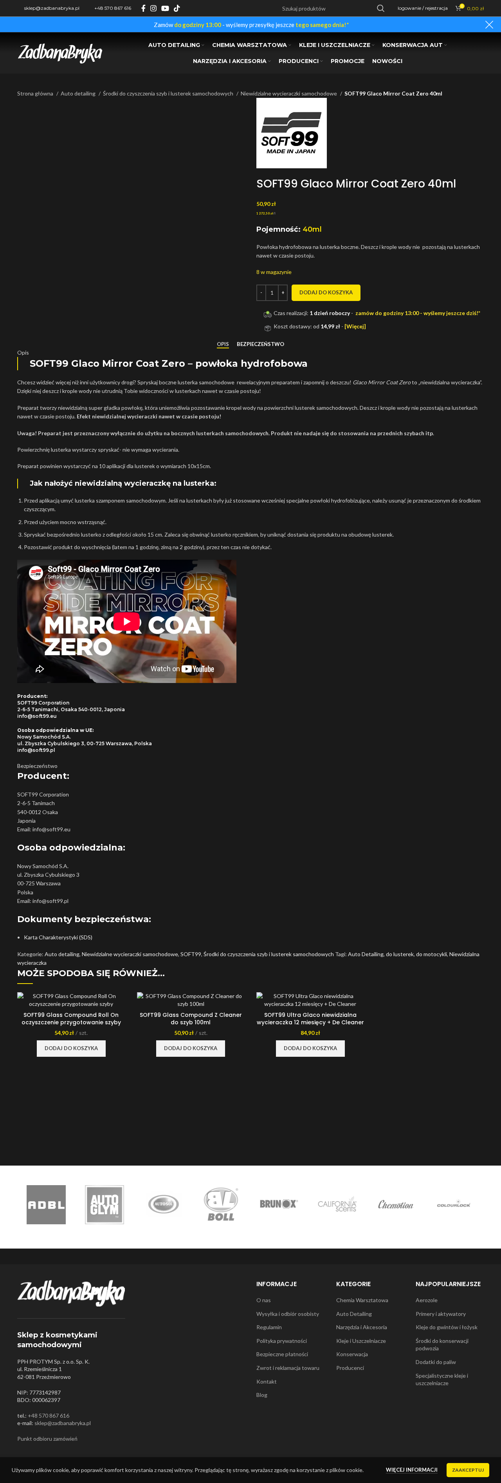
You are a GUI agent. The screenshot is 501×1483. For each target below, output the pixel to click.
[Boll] (221, 1204)
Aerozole (427, 1300)
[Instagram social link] (153, 8)
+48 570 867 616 (48, 1415)
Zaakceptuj (468, 1470)
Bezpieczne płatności (282, 1354)
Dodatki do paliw (436, 1362)
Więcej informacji (412, 1470)
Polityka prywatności (281, 1340)
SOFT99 (190, 954)
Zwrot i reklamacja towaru (287, 1367)
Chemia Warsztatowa (362, 1300)
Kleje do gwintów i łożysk (447, 1327)
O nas (263, 1300)
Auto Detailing (366, 954)
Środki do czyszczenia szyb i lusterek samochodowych (168, 93)
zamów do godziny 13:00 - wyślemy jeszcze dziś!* (417, 313)
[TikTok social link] (176, 8)
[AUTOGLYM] (104, 1204)
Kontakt (266, 1381)
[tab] (223, 344)
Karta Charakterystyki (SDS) (58, 937)
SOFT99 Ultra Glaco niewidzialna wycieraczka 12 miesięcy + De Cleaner (310, 1019)
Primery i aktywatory (441, 1313)
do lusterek (400, 954)
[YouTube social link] (165, 8)
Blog (261, 1394)
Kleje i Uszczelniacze (361, 1340)
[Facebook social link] (143, 8)
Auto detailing (79, 93)
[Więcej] (355, 326)
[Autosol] (162, 1204)
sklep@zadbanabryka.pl (62, 1423)
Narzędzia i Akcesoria (361, 1327)
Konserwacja (352, 1354)
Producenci (350, 1367)
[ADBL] (46, 1204)
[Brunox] (279, 1204)
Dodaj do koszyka (326, 292)
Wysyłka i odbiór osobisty (287, 1313)
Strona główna (35, 93)
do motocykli (431, 954)
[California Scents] (337, 1204)
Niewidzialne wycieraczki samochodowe (289, 93)
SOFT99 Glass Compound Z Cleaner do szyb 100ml (191, 1019)
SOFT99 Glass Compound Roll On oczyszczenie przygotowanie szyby (71, 1019)
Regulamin (269, 1327)
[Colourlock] (454, 1204)
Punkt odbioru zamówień (47, 1438)
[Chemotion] (396, 1204)
